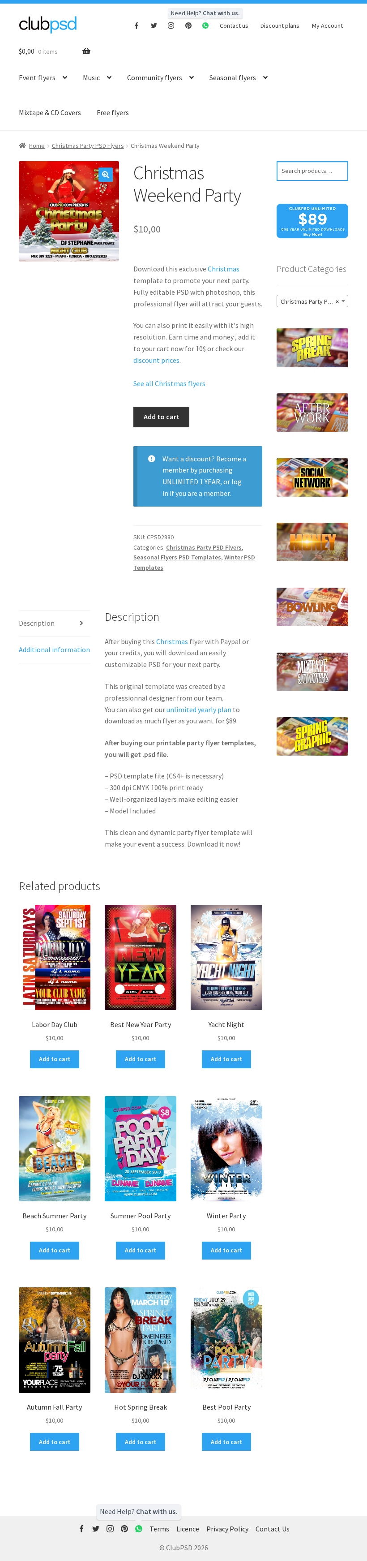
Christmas (223, 268)
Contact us (234, 26)
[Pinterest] (188, 25)
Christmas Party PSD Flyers (88, 146)
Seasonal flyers (232, 77)
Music (91, 77)
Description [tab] (37, 623)
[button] (105, 175)
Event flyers (37, 77)
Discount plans (279, 26)
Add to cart (161, 416)
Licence (187, 1528)
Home (37, 146)
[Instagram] (171, 25)
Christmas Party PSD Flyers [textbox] (314, 301)
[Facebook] (136, 25)
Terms (159, 1528)
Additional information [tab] (54, 649)
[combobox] (312, 301)
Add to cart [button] (54, 1059)
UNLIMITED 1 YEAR (191, 481)
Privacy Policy (227, 1528)
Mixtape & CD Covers (50, 112)
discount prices (156, 360)
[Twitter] (154, 25)
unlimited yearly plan (198, 709)
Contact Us (273, 1528)
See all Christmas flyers (169, 383)
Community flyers (154, 77)
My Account (327, 26)
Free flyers (113, 112)
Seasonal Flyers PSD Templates (177, 557)
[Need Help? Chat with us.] (138, 1529)
